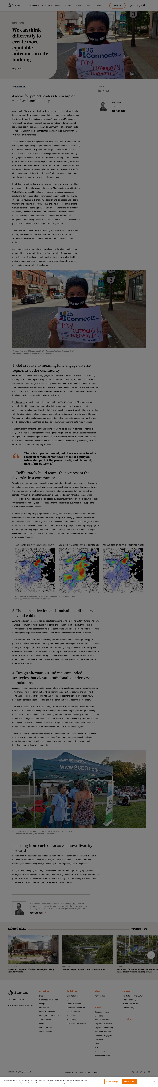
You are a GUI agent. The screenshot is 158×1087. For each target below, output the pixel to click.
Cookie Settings (112, 1082)
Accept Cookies (129, 1082)
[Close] (154, 1081)
